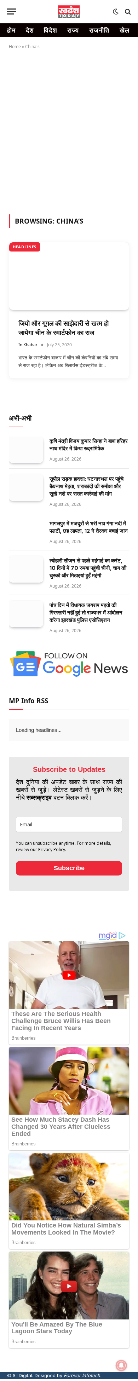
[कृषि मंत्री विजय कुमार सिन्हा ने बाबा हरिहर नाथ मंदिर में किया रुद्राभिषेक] (26, 450)
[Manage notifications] (121, 1365)
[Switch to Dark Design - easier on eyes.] (115, 11)
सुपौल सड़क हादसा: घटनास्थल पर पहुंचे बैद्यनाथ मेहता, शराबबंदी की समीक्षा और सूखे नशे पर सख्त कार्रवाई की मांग (86, 486)
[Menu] (11, 11)
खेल (125, 30)
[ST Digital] (69, 12)
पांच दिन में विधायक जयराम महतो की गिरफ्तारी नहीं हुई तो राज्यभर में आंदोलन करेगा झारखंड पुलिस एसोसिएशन (86, 612)
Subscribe (69, 868)
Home (15, 47)
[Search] (127, 11)
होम (11, 30)
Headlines (24, 246)
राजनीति (99, 30)
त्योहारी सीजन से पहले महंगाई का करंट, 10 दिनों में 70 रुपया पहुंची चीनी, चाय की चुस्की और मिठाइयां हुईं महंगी (88, 568)
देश (30, 30)
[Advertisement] (69, 131)
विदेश (50, 30)
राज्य (73, 30)
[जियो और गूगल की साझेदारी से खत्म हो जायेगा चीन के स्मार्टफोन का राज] (69, 276)
